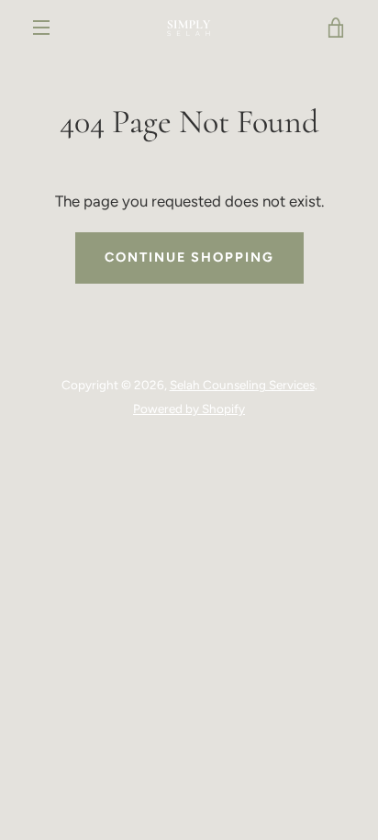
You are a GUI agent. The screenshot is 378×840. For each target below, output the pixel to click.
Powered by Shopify (189, 408)
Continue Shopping (189, 257)
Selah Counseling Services (242, 384)
